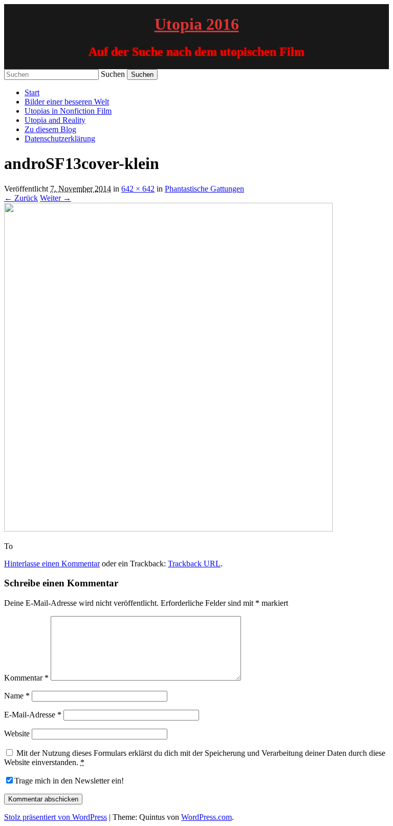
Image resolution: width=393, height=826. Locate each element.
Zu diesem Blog (50, 129)
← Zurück (21, 198)
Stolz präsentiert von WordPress (55, 817)
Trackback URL (194, 563)
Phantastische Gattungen (204, 188)
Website (17, 733)
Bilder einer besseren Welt (67, 101)
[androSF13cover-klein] (168, 528)
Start (32, 92)
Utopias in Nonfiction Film (68, 111)
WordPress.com (206, 817)
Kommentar (26, 677)
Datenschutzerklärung (60, 138)
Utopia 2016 (197, 24)
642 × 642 (138, 188)
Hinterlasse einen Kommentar (52, 563)
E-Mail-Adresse (32, 714)
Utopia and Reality (55, 120)
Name (17, 695)
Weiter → (55, 198)
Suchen (113, 74)
